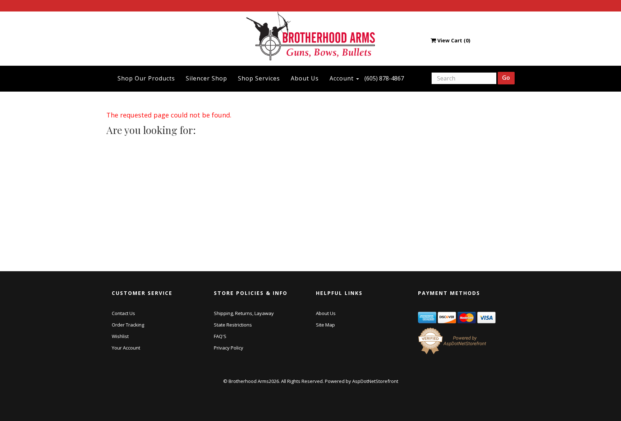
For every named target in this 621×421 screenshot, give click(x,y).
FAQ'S (220, 336)
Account (342, 78)
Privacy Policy (228, 347)
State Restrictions (233, 324)
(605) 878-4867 (384, 78)
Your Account (126, 347)
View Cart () (453, 40)
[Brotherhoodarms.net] (310, 35)
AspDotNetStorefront (375, 381)
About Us (305, 78)
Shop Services (259, 78)
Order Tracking (128, 324)
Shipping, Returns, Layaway (244, 313)
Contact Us (123, 313)
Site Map (325, 324)
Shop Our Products (146, 78)
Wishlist (120, 336)
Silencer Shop (206, 78)
